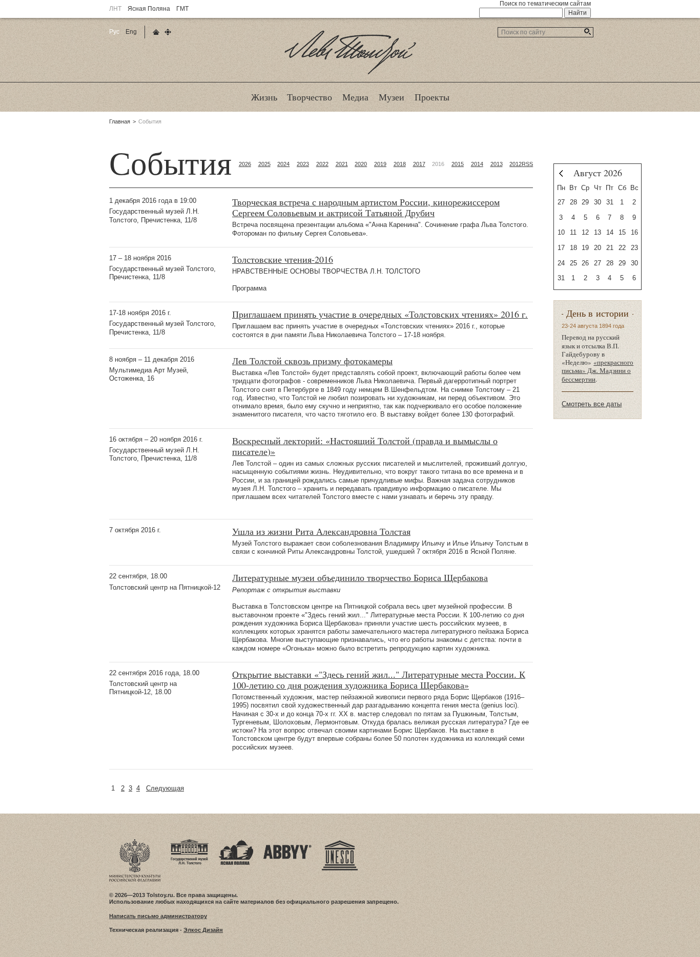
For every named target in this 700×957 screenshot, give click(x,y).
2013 (496, 164)
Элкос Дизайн (203, 930)
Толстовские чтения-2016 (282, 259)
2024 (283, 164)
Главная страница (156, 32)
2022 (322, 164)
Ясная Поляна (149, 8)
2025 (264, 164)
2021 (342, 164)
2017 (419, 164)
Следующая (165, 788)
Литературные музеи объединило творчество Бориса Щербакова (360, 577)
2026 (245, 164)
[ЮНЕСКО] (340, 842)
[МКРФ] (134, 842)
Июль (561, 173)
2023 (303, 164)
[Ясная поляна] (236, 842)
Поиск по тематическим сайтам (545, 3)
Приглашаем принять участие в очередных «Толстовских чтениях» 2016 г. (380, 314)
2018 (400, 164)
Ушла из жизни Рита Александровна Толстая (321, 531)
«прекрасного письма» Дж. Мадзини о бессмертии (597, 371)
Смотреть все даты (592, 404)
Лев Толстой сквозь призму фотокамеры (312, 361)
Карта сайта (168, 32)
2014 (477, 164)
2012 (515, 164)
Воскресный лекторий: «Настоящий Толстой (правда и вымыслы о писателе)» (365, 446)
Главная (119, 121)
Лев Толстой (350, 73)
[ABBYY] (287, 842)
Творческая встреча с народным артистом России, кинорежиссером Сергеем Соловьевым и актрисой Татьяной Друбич (366, 207)
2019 (380, 164)
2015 (457, 164)
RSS (527, 164)
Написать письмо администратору (158, 916)
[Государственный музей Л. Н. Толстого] (190, 842)
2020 (361, 164)
